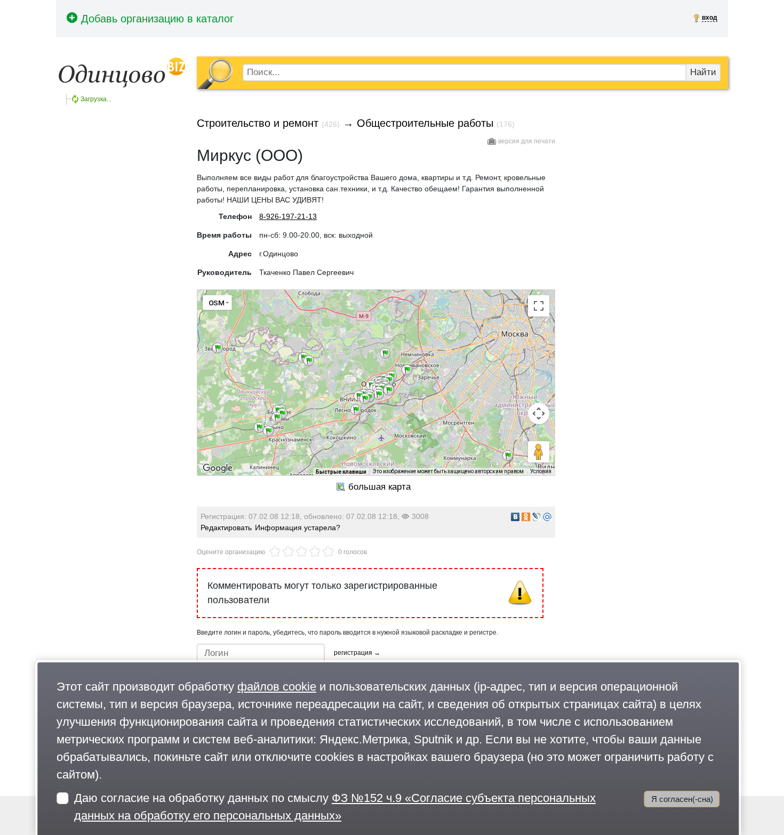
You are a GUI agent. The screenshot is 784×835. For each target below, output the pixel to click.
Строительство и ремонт (257, 123)
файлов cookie (276, 686)
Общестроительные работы (425, 123)
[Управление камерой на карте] (538, 413)
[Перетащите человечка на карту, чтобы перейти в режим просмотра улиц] (538, 452)
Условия (540, 471)
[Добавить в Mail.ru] (547, 517)
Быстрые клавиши (341, 472)
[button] (259, 427)
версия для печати (526, 141)
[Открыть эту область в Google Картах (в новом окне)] (217, 468)
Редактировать (226, 527)
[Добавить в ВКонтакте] (515, 517)
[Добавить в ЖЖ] (536, 517)
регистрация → (357, 652)
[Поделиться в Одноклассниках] (526, 517)
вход (709, 17)
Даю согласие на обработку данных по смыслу (335, 806)
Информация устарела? (297, 527)
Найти (703, 72)
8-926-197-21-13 (288, 216)
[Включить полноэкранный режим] (538, 306)
